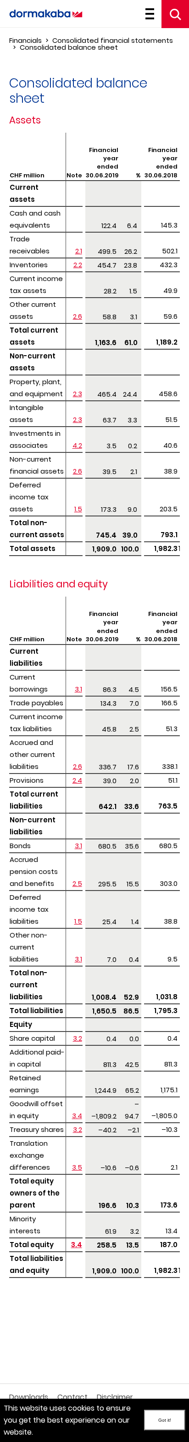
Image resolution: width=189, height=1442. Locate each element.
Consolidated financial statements (112, 40)
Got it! (164, 1420)
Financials (25, 40)
